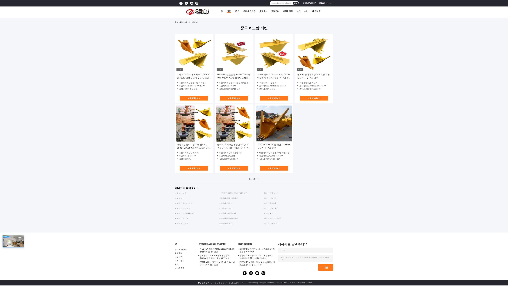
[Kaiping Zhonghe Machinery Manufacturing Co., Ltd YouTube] (191, 3)
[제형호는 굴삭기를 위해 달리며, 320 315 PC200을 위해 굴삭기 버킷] (194, 124)
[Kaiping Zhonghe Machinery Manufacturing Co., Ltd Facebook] (181, 3)
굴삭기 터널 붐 (270, 198)
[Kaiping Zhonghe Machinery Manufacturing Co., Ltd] (198, 12)
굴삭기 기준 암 (226, 203)
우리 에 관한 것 (249, 11)
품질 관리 (275, 11)
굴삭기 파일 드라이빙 (229, 198)
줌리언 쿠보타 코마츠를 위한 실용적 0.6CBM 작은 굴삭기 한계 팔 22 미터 (215, 256)
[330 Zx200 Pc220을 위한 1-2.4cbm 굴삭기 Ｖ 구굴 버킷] (274, 124)
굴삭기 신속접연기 (271, 223)
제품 (229, 11)
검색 (295, 3)
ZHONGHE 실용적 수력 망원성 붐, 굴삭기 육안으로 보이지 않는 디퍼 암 (257, 263)
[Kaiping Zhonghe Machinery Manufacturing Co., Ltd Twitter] (186, 3)
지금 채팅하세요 (310, 3)
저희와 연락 (288, 11)
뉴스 (298, 11)
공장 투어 (263, 11)
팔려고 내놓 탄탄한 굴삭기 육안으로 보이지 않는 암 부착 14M (257, 250)
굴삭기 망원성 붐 (271, 193)
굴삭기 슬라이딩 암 (184, 203)
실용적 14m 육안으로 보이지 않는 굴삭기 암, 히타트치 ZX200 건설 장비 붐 (256, 256)
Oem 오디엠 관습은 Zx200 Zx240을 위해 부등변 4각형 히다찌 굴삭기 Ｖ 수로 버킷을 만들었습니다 (233, 76)
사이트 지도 (179, 268)
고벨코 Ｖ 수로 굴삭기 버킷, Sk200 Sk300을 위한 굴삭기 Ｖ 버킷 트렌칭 (193, 76)
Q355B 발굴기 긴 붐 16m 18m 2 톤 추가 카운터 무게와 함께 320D (217, 263)
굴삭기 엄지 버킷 (183, 208)
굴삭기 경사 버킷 (271, 208)
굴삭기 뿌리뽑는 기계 (229, 218)
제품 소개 (183, 22)
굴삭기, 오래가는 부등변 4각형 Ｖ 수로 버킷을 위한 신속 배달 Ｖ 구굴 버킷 (233, 146)
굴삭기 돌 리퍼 (183, 218)
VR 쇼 (237, 11)
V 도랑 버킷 (268, 213)
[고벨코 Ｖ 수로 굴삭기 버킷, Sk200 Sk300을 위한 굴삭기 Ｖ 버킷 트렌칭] (194, 53)
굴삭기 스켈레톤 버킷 (185, 213)
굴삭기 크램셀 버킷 (228, 213)
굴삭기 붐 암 (182, 193)
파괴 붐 (180, 198)
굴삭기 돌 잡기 (226, 223)
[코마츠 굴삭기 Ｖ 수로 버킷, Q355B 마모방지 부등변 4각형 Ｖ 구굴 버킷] (274, 53)
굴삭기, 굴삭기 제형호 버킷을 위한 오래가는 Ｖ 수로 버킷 (313, 76)
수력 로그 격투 (183, 223)
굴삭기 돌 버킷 (270, 203)
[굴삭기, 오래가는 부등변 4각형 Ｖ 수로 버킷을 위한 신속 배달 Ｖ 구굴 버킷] (234, 124)
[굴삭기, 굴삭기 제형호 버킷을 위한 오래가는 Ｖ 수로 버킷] (314, 53)
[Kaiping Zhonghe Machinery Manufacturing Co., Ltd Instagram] (196, 3)
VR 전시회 (316, 11)
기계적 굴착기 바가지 (272, 218)
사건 (306, 11)
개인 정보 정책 (203, 283)
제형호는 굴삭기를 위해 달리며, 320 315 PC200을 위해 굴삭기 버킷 (193, 146)
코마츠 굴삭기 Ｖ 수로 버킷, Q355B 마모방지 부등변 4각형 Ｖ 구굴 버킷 (273, 76)
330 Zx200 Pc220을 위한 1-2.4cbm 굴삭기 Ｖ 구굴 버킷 (273, 146)
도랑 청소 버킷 (226, 208)
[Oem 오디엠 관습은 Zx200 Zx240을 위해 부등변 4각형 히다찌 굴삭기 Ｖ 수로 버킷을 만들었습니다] (234, 53)
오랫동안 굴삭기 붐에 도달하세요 (233, 193)
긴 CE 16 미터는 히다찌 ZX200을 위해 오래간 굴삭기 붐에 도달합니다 (217, 250)
